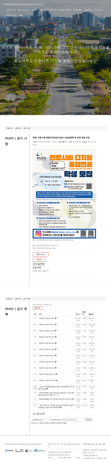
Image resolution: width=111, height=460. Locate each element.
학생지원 (88, 10)
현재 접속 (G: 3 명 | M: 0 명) (94, 444)
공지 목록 (27, 299)
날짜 (90, 314)
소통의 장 (18, 128)
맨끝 (64, 423)
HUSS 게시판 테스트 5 (47, 343)
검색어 (56, 420)
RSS (38, 308)
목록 (40, 259)
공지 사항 (27, 128)
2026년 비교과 (11, 15)
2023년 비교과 (37, 10)
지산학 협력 (77, 10)
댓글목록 (39, 264)
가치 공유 (97, 10)
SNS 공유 (41, 254)
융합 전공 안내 (23, 10)
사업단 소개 (10, 10)
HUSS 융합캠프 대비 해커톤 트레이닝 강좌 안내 (55, 399)
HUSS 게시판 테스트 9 (47, 368)
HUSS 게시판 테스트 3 (47, 331)
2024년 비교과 (51, 10)
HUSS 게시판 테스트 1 (47, 318)
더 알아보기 (55, 68)
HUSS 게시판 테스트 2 (47, 324)
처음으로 (9, 128)
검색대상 (36, 420)
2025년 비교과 (64, 10)
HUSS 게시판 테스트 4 (47, 337)
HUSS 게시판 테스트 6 (47, 349)
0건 (65, 142)
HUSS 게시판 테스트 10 (47, 374)
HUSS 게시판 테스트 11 (47, 380)
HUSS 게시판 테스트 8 (47, 355)
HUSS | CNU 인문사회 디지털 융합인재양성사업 (24, 4)
